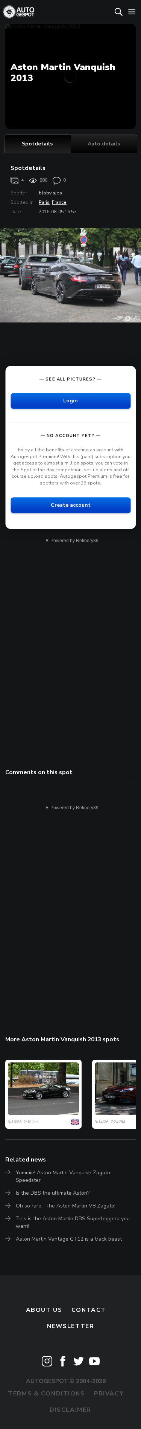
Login (70, 400)
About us (44, 1310)
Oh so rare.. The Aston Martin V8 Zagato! (65, 1205)
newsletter (70, 1326)
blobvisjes (50, 193)
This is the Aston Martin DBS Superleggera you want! (73, 1222)
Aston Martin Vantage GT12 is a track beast (69, 1239)
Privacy (109, 1393)
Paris (44, 202)
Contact (88, 1310)
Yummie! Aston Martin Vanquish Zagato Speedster (63, 1176)
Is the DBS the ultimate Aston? (52, 1193)
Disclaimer (70, 1410)
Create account (71, 505)
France (59, 202)
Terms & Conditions (46, 1393)
